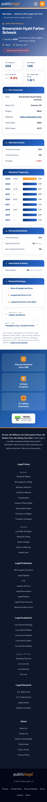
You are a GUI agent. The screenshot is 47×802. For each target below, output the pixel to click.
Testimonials (23, 744)
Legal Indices (23, 703)
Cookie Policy (16, 789)
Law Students (23, 669)
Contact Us (23, 734)
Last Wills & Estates (23, 531)
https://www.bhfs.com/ (31, 117)
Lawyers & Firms (23, 586)
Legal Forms (23, 464)
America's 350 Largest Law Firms (28, 14)
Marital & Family (23, 537)
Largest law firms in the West (23, 302)
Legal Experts (23, 597)
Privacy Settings (30, 789)
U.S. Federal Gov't (23, 697)
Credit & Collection (23, 492)
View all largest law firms (21, 288)
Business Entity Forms (23, 607)
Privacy (5, 789)
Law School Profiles (23, 630)
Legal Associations (23, 591)
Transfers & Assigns (23, 519)
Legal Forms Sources (23, 602)
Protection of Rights (23, 514)
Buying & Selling (23, 476)
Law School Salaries (23, 635)
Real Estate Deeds (23, 508)
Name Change (23, 542)
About (27, 795)
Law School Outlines (23, 646)
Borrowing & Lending (23, 482)
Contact (20, 795)
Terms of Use (23, 750)
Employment (23, 498)
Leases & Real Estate (23, 503)
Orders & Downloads (23, 739)
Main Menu (7, 14)
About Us (23, 728)
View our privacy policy (31, 448)
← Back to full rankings (19, 343)
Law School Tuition (23, 641)
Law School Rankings (23, 625)
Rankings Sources (23, 658)
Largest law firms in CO (20, 295)
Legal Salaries (23, 575)
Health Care (23, 552)
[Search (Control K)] (35, 4)
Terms (42, 789)
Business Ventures (23, 487)
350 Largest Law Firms (23, 570)
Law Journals (23, 664)
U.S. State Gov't (23, 692)
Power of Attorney (23, 547)
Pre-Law (23, 674)
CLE (23, 581)
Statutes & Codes (23, 708)
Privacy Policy (23, 755)
